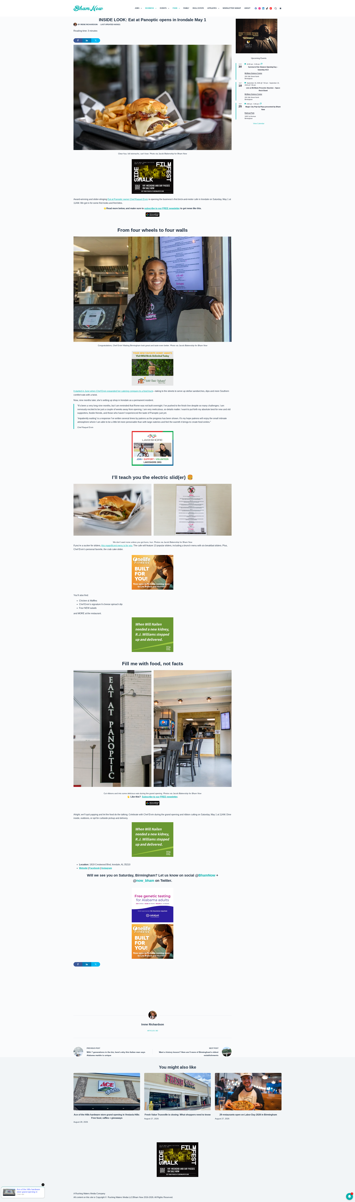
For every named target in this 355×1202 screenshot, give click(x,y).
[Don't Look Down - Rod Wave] (256, 36)
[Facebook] (256, 8)
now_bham (145, 880)
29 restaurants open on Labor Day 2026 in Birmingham (248, 1114)
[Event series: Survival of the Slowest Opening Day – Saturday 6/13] (261, 64)
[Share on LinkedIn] (86, 40)
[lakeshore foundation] (152, 448)
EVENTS (163, 8)
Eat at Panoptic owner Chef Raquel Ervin (128, 199)
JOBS (137, 8)
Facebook (94, 868)
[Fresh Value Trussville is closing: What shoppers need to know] (177, 1091)
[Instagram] (259, 8)
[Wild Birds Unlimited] (152, 368)
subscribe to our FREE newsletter (162, 208)
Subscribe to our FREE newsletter (159, 797)
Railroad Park (249, 113)
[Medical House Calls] (177, 1195)
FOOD (175, 8)
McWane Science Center (253, 73)
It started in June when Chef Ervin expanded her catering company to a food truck (113, 391)
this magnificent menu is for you (116, 545)
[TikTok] (267, 8)
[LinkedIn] (263, 8)
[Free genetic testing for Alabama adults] (152, 905)
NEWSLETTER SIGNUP (232, 8)
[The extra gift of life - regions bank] (152, 634)
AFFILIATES (212, 8)
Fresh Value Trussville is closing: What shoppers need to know (178, 1114)
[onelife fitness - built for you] (152, 572)
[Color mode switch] (280, 8)
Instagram (106, 868)
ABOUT (247, 8)
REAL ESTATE (198, 8)
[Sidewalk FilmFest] (152, 176)
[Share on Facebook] (77, 40)
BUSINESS (149, 8)
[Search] (276, 8)
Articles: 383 (152, 1030)
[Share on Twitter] (95, 40)
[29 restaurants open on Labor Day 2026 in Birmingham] (248, 1091)
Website (83, 868)
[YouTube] (271, 8)
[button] (112, 510)
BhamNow (206, 875)
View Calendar (258, 124)
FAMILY (186, 8)
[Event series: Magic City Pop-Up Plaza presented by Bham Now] (261, 104)
